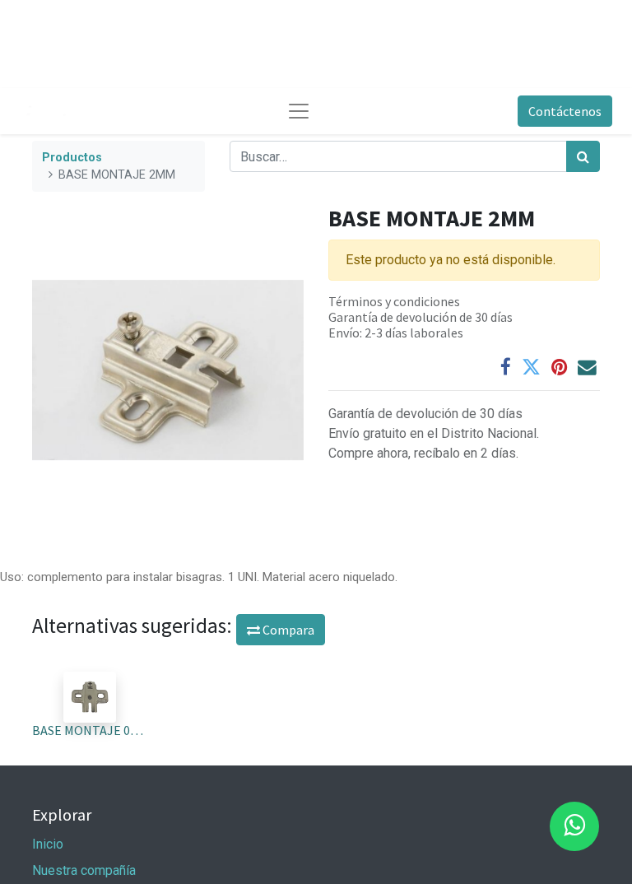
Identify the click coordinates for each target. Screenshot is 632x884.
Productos (72, 158)
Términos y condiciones (394, 301)
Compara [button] (287, 629)
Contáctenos (565, 111)
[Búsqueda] (583, 156)
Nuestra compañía (84, 870)
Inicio (47, 844)
